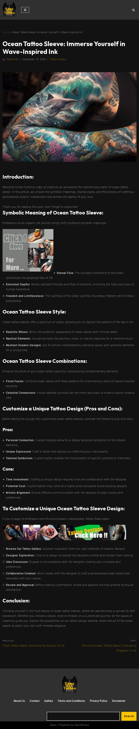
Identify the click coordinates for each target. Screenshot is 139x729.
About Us (19, 700)
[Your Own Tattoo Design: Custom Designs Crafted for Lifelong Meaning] (9, 9)
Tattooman (12, 59)
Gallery (48, 700)
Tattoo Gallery (58, 59)
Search (129, 716)
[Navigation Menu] (25, 10)
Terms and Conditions (71, 700)
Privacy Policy (98, 700)
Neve (53, 725)
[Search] (133, 10)
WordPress (82, 725)
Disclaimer (118, 700)
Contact (34, 700)
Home (6, 32)
